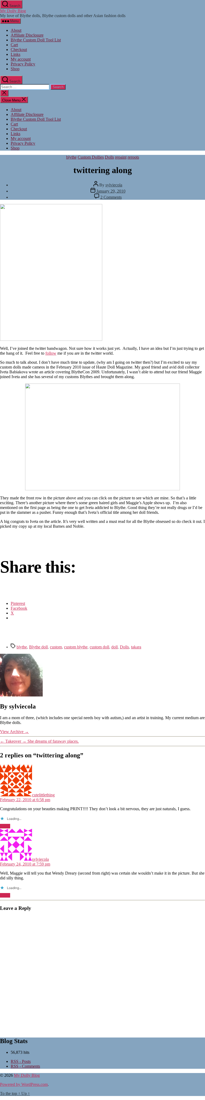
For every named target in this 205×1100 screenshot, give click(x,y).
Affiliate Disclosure (27, 35)
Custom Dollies (91, 157)
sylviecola (113, 185)
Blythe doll (38, 647)
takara (136, 647)
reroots (133, 157)
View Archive (14, 731)
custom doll (99, 647)
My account (21, 59)
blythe (71, 157)
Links (15, 54)
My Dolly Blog (13, 11)
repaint (121, 157)
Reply (5, 826)
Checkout (19, 49)
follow (50, 353)
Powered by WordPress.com (24, 1084)
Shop (15, 68)
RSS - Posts (21, 1061)
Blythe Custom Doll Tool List (36, 40)
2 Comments (111, 197)
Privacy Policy (23, 64)
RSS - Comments (25, 1066)
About (16, 30)
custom (56, 647)
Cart (14, 44)
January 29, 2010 (110, 191)
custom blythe (76, 647)
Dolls (109, 157)
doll (114, 647)
